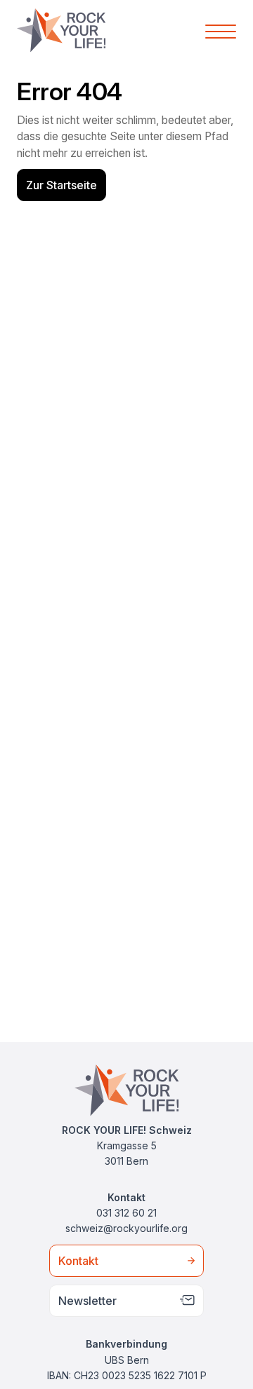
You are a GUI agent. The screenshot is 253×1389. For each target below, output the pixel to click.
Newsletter (87, 1301)
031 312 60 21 (126, 1213)
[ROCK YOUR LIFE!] (61, 30)
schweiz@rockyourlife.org (126, 1228)
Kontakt (78, 1261)
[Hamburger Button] (220, 30)
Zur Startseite (61, 185)
